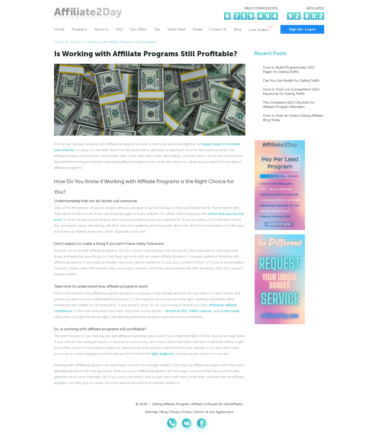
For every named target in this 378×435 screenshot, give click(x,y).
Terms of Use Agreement (213, 412)
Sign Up (295, 29)
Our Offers (138, 29)
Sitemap (151, 412)
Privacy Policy (181, 412)
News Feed (176, 29)
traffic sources (200, 311)
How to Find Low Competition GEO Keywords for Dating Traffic (291, 91)
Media (197, 29)
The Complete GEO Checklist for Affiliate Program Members (289, 104)
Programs (79, 29)
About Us (101, 29)
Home (59, 29)
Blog (237, 29)
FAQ (119, 29)
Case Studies (260, 30)
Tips (157, 29)
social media (229, 311)
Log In (310, 29)
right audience (162, 354)
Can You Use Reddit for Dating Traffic (291, 80)
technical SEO (176, 311)
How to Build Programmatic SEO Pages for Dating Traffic (289, 69)
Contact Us (217, 29)
